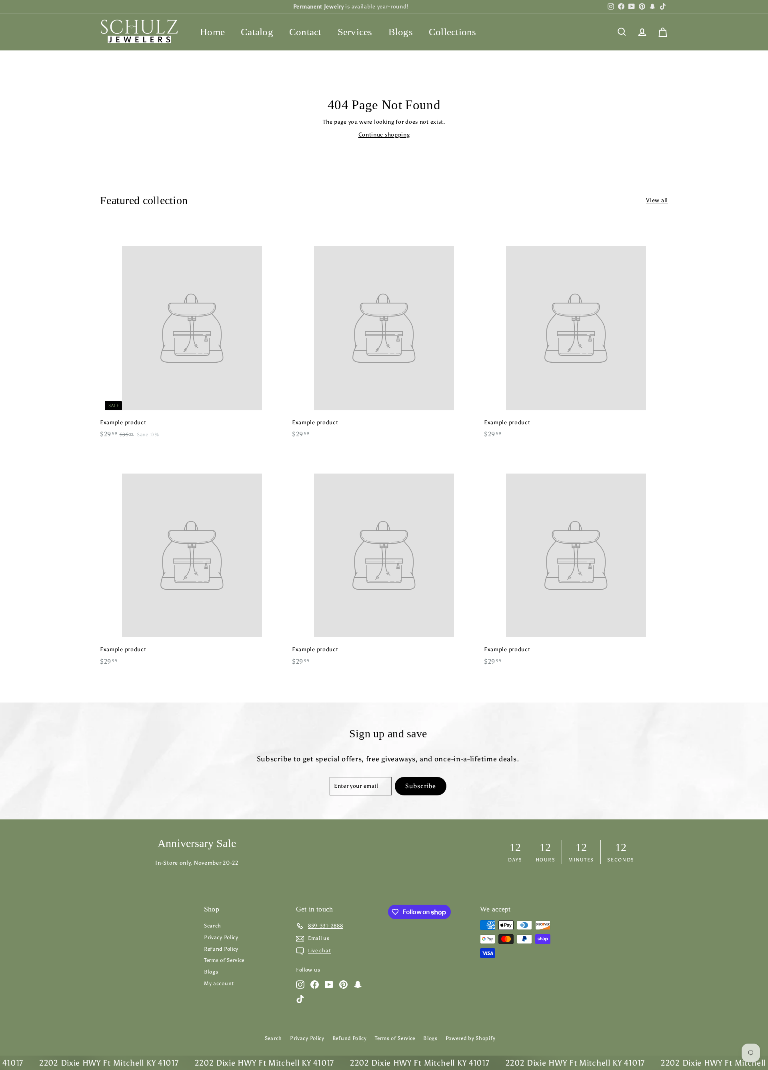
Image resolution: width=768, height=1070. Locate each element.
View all (657, 200)
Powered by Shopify (471, 1038)
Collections (452, 31)
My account (219, 983)
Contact (305, 31)
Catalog (257, 31)
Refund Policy (221, 949)
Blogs (400, 31)
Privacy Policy (221, 937)
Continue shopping (384, 134)
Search (212, 926)
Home (212, 31)
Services (355, 31)
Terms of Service (224, 960)
